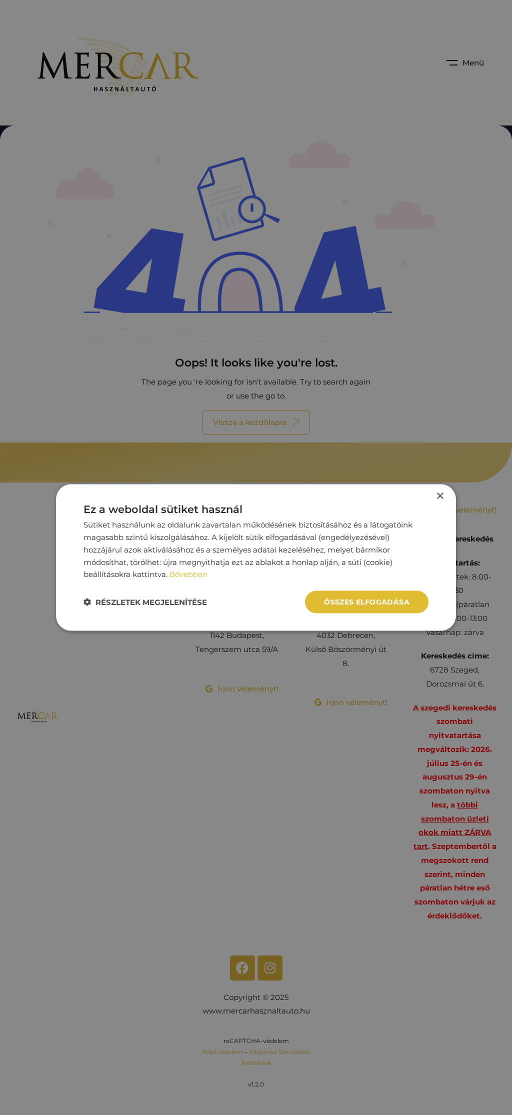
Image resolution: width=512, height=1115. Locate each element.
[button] (145, 602)
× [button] (440, 496)
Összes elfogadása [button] (367, 602)
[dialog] (256, 557)
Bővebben (189, 574)
